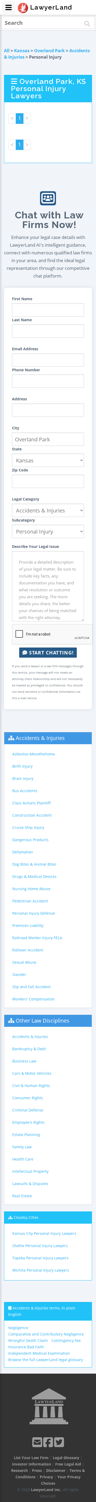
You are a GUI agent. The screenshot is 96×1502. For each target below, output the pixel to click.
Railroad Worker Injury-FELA (37, 937)
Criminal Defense (27, 1110)
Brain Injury (22, 778)
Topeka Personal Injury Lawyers (40, 1257)
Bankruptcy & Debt (29, 1048)
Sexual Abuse (24, 962)
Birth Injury (22, 766)
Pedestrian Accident (30, 900)
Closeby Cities (26, 1217)
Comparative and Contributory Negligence (46, 1334)
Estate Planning (26, 1134)
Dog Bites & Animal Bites (34, 864)
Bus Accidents (24, 790)
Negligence (18, 1327)
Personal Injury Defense (33, 913)
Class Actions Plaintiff (31, 802)
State (17, 448)
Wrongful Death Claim (28, 1340)
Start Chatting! (50, 652)
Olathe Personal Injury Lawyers (40, 1245)
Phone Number (26, 369)
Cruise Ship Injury (28, 827)
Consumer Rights (27, 1097)
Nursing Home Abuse (31, 888)
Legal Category (25, 499)
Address (19, 398)
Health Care (22, 1159)
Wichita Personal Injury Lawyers (40, 1270)
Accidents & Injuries (40, 738)
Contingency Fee (66, 1340)
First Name (22, 298)
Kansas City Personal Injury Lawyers (44, 1233)
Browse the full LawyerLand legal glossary (45, 1359)
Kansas (22, 51)
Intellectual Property (30, 1171)
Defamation (22, 851)
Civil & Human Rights (31, 1085)
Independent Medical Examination (39, 1353)
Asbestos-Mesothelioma (33, 753)
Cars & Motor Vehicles (31, 1073)
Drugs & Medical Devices (34, 876)
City (15, 427)
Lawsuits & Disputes (30, 1183)
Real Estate (22, 1195)
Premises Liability (27, 925)
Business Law (24, 1061)
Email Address (25, 348)
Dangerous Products (30, 839)
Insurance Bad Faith (26, 1346)
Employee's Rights (28, 1122)
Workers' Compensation (33, 999)
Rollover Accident (27, 950)
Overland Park (49, 51)
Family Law (22, 1146)
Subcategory (23, 520)
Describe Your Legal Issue (35, 546)
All (7, 51)
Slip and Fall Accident (31, 986)
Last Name (22, 319)
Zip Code (20, 470)
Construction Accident (32, 815)
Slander (19, 974)
